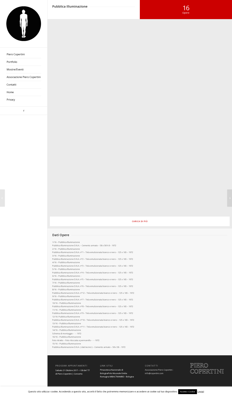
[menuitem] (23, 54)
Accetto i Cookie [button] (187, 391)
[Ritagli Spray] (229, 198)
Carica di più (140, 221)
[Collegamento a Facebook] (23, 111)
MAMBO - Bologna (125, 376)
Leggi (201, 391)
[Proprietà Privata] (2, 198)
